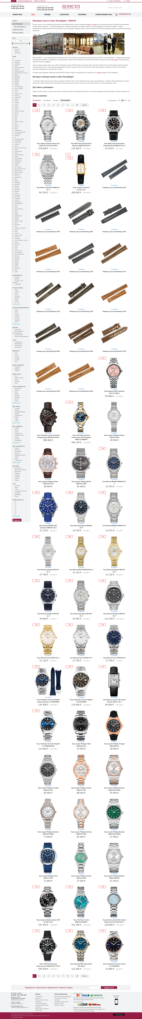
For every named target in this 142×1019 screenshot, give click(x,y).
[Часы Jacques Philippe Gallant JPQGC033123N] (48, 463)
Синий (16, 420)
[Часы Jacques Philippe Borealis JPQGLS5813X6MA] (114, 814)
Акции (37, 1008)
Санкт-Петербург (18, 24)
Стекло (14, 340)
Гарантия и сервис (59, 1005)
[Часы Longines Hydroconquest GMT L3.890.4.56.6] (48, 902)
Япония (16, 390)
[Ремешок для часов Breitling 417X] (114, 253)
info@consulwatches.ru (17, 1000)
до (21, 40)
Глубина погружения (18, 365)
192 (129, 100)
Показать (17, 520)
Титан (16, 293)
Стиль (14, 483)
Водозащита (16, 350)
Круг (15, 376)
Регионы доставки (18, 33)
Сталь (16, 289)
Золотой (16, 410)
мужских (88, 24)
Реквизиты (38, 1001)
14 (15, 501)
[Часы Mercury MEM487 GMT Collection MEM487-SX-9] (48, 508)
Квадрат (16, 381)
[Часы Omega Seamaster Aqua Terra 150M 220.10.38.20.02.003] (48, 125)
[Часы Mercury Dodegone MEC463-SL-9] (48, 596)
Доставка (57, 1000)
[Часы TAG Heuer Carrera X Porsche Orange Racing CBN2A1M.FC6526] (48, 417)
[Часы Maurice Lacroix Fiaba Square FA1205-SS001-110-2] (114, 682)
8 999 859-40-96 (17, 8)
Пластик (16, 291)
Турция (16, 400)
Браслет (16, 279)
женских (94, 24)
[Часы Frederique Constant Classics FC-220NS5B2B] (114, 946)
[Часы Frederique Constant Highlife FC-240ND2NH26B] (48, 726)
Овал (16, 383)
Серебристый (18, 415)
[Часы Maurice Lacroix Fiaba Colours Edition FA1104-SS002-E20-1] (114, 902)
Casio (112, 59)
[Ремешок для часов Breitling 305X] (114, 169)
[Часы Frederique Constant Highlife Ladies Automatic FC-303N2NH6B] (48, 682)
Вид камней (16, 466)
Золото (16, 295)
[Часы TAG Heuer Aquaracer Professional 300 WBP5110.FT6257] (48, 946)
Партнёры (38, 1007)
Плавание (17, 367)
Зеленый (17, 438)
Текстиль (17, 318)
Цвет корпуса (16, 406)
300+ (15, 361)
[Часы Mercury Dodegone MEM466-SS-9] (81, 508)
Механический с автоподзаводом (18, 332)
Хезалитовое (18, 347)
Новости (46, 1008)
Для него (17, 49)
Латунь (16, 300)
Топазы (16, 478)
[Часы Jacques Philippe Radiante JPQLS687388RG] (48, 814)
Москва (15, 21)
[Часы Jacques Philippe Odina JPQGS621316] (81, 726)
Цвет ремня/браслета (19, 446)
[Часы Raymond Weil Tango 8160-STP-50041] (81, 946)
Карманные (17, 284)
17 (15, 507)
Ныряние (17, 368)
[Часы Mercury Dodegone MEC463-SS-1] (81, 596)
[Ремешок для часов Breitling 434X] (48, 373)
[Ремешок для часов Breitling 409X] (48, 333)
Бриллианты (17, 468)
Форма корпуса (17, 374)
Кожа (15, 311)
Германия (17, 397)
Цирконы (17, 473)
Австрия (16, 395)
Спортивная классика (20, 491)
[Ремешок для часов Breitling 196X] (81, 214)
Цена (14, 38)
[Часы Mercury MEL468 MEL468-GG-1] (81, 552)
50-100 (16, 356)
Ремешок (17, 277)
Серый (16, 419)
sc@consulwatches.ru (17, 1003)
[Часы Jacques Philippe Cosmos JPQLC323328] (81, 770)
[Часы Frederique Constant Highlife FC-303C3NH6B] (81, 682)
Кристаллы (17, 471)
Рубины (16, 480)
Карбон (16, 298)
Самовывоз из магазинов (61, 1001)
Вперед (84, 105)
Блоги (41, 1008)
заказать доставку (85, 1007)
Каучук (16, 313)
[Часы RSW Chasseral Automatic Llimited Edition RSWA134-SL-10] (114, 125)
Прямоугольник (18, 377)
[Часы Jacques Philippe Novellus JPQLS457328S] (81, 814)
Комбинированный (19, 412)
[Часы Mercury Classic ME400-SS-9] (114, 640)
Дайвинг (17, 370)
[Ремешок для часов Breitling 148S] (114, 214)
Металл (16, 302)
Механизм (15, 327)
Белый (16, 417)
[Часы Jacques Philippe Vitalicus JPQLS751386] (114, 417)
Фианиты (17, 475)
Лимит (16, 496)
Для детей (17, 53)
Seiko (116, 59)
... (72, 105)
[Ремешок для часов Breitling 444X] (81, 333)
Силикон (16, 314)
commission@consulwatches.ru (19, 1007)
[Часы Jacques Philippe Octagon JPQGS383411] (114, 726)
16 (15, 505)
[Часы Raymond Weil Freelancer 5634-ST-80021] (114, 373)
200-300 (16, 359)
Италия (16, 393)
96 (125, 100)
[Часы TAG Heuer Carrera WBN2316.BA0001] (81, 902)
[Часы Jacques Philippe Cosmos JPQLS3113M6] (81, 858)
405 (77, 105)
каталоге (47, 62)
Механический (18, 334)
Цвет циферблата (18, 426)
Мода (16, 487)
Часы (13, 1)
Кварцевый (17, 329)
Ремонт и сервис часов (42, 1000)
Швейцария (17, 388)
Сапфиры (17, 476)
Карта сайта (39, 1010)
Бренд (14, 56)
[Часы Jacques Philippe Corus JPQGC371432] (48, 858)
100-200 (16, 358)
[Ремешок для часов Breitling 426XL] (81, 373)
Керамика (17, 296)
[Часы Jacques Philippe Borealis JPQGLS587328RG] (114, 770)
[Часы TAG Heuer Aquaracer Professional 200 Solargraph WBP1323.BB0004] (81, 417)
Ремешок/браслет (18, 275)
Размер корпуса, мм (18, 499)
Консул (71, 7)
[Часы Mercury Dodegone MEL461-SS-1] (48, 552)
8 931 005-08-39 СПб (45, 10)
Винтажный (17, 494)
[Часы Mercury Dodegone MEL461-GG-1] (114, 552)
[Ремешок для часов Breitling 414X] (81, 293)
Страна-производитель (19, 386)
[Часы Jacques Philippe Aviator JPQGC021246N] (81, 463)
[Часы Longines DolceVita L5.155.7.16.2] (81, 169)
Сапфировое (18, 342)
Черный (16, 413)
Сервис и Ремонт (39, 1)
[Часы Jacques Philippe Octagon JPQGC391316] (48, 770)
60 (122, 100)
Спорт (16, 489)
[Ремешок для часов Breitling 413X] (114, 293)
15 (15, 503)
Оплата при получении (60, 998)
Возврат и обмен (59, 1003)
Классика (17, 485)
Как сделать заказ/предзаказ (62, 996)
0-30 (15, 352)
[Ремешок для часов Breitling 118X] (81, 253)
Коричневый (17, 440)
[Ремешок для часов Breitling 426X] (48, 253)
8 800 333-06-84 (17, 6)
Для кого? (15, 47)
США (15, 392)
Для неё (16, 51)
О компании (39, 996)
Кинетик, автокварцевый (21, 336)
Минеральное (18, 343)
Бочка (16, 379)
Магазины (38, 998)
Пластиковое (18, 345)
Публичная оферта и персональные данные (42, 1004)
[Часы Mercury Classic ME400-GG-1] (48, 640)
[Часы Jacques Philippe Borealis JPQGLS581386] (114, 858)
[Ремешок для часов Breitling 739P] (114, 333)
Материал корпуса (18, 287)
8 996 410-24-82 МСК (45, 8)
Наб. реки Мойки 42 (20, 27)
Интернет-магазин (18, 30)
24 (119, 100)
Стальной (17, 408)
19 (15, 510)
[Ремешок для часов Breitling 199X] (48, 214)
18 (15, 508)
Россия (16, 399)
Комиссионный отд (25, 1)
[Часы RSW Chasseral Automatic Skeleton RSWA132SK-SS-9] (81, 125)
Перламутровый (19, 435)
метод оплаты (89, 999)
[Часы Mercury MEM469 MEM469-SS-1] (114, 508)
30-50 (16, 354)
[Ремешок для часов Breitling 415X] (48, 293)
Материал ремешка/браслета (21, 307)
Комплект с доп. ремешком (18, 281)
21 (15, 514)
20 (15, 512)
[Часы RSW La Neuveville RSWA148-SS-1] (48, 169)
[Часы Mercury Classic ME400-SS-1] (81, 640)
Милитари (17, 492)
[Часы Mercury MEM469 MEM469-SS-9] (114, 463)
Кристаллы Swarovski (20, 469)
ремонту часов (101, 72)
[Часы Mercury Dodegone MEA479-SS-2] (114, 596)
